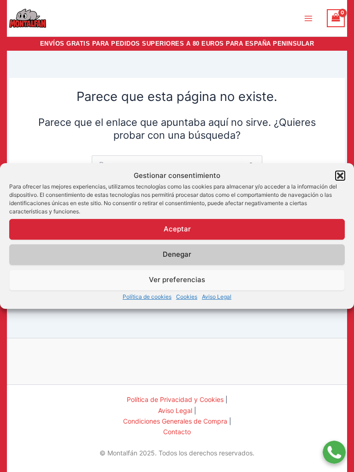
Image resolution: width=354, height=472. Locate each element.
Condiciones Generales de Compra (175, 421)
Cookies (186, 296)
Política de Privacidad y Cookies (175, 399)
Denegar (177, 254)
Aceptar (177, 228)
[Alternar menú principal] (308, 18)
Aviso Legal (216, 296)
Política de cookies (147, 296)
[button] (340, 175)
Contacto (177, 432)
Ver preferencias (177, 279)
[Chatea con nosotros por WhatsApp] (334, 447)
